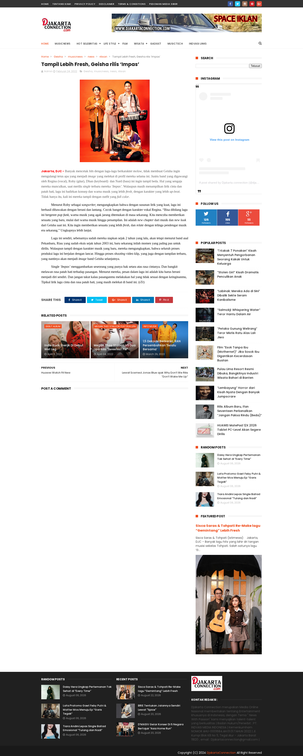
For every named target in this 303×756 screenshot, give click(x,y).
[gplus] (259, 3)
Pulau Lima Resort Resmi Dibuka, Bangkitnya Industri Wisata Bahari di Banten (237, 373)
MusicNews (62, 43)
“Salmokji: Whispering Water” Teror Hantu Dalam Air (238, 312)
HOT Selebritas (87, 43)
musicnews (75, 56)
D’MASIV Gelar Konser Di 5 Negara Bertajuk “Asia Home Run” (160, 726)
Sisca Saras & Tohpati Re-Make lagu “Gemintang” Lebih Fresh (228, 528)
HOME (45, 4)
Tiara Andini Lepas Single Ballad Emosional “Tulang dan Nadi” (238, 496)
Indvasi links (198, 43)
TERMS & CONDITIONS (132, 4)
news (91, 56)
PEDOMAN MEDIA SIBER (163, 4)
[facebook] (230, 3)
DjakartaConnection (221, 753)
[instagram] (244, 3)
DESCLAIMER (106, 4)
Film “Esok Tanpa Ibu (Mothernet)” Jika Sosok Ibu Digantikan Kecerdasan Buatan (238, 353)
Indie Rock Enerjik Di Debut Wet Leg (63, 347)
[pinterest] (252, 3)
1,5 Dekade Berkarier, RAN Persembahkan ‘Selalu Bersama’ (162, 345)
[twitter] (237, 3)
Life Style (110, 43)
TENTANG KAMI (61, 4)
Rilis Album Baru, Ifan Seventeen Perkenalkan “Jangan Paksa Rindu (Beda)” (239, 411)
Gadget (155, 43)
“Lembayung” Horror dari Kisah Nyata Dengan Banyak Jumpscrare (238, 392)
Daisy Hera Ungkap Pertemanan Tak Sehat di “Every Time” (238, 457)
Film (125, 43)
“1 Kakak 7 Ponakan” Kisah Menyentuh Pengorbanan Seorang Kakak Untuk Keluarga (236, 257)
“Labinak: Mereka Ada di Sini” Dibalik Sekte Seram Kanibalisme (238, 295)
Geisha (58, 56)
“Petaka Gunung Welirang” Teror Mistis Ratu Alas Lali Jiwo (237, 333)
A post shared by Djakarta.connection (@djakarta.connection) (239, 182)
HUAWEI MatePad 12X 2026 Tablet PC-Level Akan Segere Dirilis (239, 429)
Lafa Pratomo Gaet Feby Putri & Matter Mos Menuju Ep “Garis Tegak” (239, 478)
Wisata (139, 43)
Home (45, 43)
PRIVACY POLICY (85, 4)
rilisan (103, 56)
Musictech (175, 43)
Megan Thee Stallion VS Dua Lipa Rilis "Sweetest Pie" (115, 347)
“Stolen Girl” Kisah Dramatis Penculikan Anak (238, 274)
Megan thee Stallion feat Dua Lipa (115, 326)
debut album (53, 326)
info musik (150, 326)
